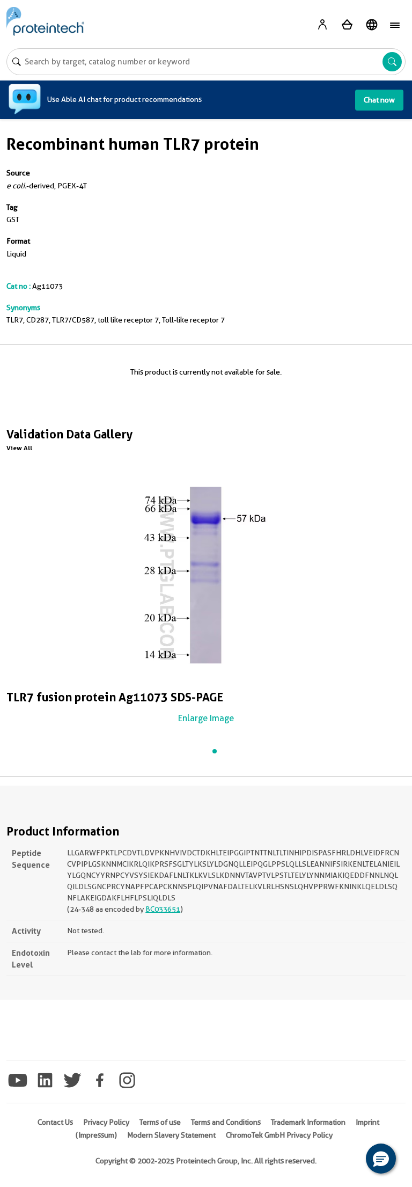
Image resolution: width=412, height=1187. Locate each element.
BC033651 (162, 909)
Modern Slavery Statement (171, 1135)
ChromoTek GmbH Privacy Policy (279, 1135)
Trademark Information (308, 1122)
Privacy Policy (106, 1122)
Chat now (379, 100)
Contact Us (55, 1122)
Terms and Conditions (226, 1122)
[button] (381, 1159)
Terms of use (160, 1122)
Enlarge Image (206, 718)
